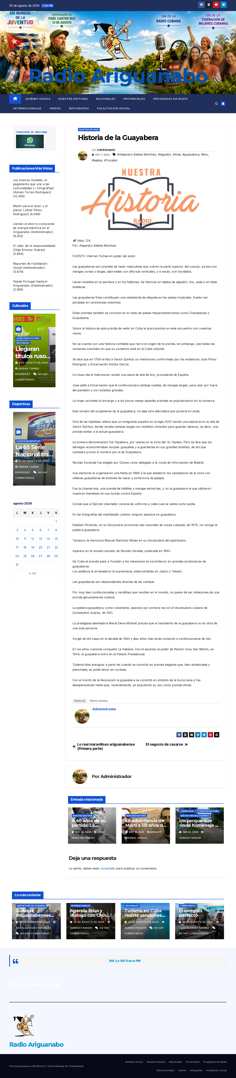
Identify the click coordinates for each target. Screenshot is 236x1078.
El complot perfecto (190, 913)
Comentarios (187, 906)
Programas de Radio (170, 98)
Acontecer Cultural (46, 348)
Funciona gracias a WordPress (27, 1066)
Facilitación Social (113, 108)
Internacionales (27, 108)
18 (25, 547)
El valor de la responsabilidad (34, 246)
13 (40, 539)
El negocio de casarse (164, 744)
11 (25, 539)
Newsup (59, 1066)
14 (48, 539)
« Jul (32, 573)
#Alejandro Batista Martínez (136, 154)
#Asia (177, 154)
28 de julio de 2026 (51, 368)
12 (32, 539)
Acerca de (79, 700)
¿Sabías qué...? (188, 811)
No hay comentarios (53, 379)
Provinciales (134, 98)
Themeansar (76, 1066)
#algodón (164, 154)
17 (17, 547)
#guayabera (191, 154)
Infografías (79, 108)
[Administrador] (82, 716)
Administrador (106, 149)
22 (56, 547)
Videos (55, 108)
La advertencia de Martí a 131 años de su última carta (145, 825)
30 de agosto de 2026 (35, 922)
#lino (204, 154)
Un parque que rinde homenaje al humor (199, 825)
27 (40, 556)
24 (17, 556)
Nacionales (105, 98)
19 (32, 547)
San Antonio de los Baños (194, 816)
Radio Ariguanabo (118, 76)
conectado (107, 868)
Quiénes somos (38, 98)
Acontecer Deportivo (53, 436)
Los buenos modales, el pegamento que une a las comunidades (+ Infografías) (33, 184)
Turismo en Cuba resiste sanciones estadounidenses (143, 915)
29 (56, 556)
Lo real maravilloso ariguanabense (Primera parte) (106, 746)
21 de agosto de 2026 (16, 461)
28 (48, 556)
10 (17, 539)
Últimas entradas (99, 700)
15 (56, 539)
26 (32, 556)
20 (40, 547)
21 (48, 547)
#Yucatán (110, 160)
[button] (216, 103)
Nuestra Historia (73, 98)
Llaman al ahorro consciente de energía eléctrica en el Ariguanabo (33, 228)
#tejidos (97, 160)
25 (25, 556)
